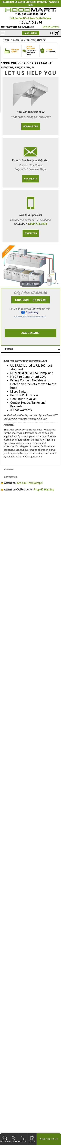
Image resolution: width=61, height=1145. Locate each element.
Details (9, 349)
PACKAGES (53, 2)
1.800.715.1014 (30, 22)
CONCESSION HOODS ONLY (37, 2)
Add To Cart (48, 1139)
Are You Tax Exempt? (23, 483)
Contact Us (10, 477)
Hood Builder (30, 33)
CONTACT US (31, 233)
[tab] (30, 349)
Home (6, 39)
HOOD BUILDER (30, 126)
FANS (30, 4)
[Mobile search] (51, 33)
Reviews (8, 469)
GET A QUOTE (30, 179)
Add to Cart (30, 333)
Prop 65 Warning (29, 489)
